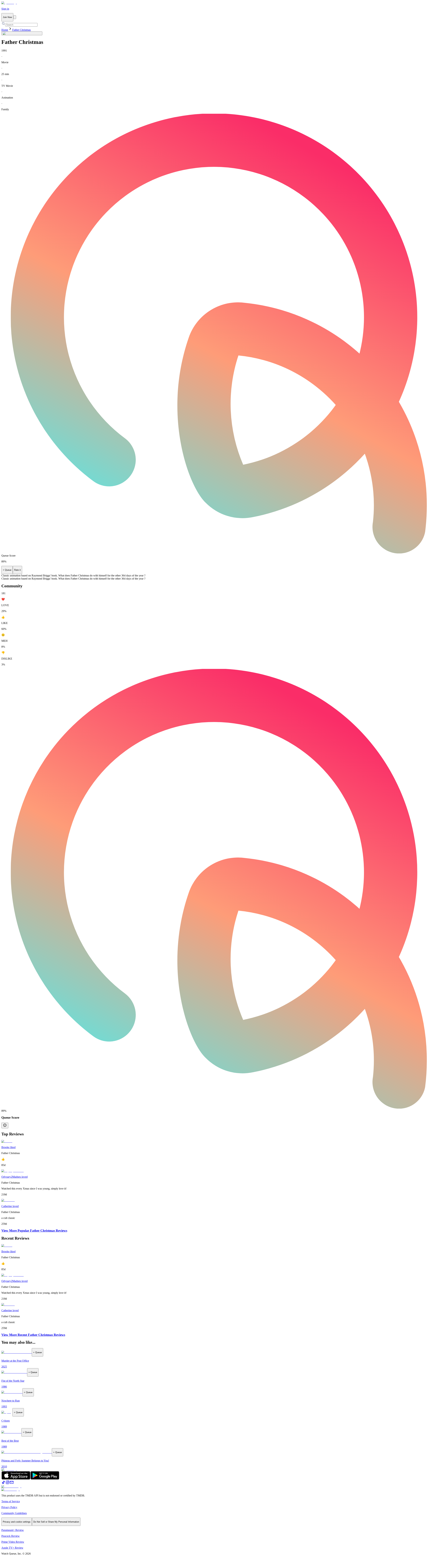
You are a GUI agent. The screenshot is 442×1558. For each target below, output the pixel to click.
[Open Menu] (14, 17)
